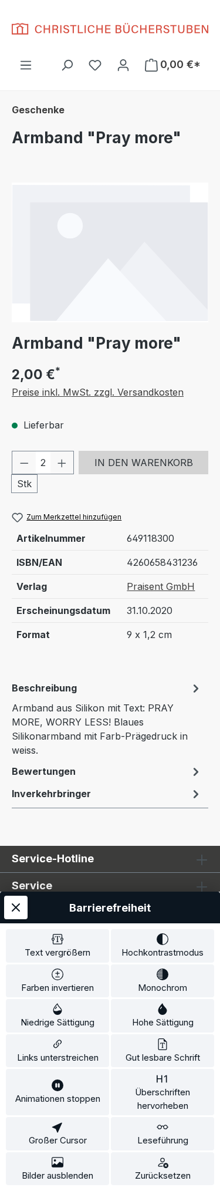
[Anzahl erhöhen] (62, 462)
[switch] (57, 946)
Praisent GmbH (161, 586)
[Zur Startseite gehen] (110, 28)
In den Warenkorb (143, 462)
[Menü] (26, 64)
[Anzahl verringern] (24, 462)
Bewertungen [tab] (44, 771)
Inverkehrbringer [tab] (51, 793)
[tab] (107, 718)
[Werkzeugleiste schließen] (16, 907)
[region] (110, 252)
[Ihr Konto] (123, 64)
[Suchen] (67, 64)
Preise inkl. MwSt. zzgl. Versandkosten (98, 392)
